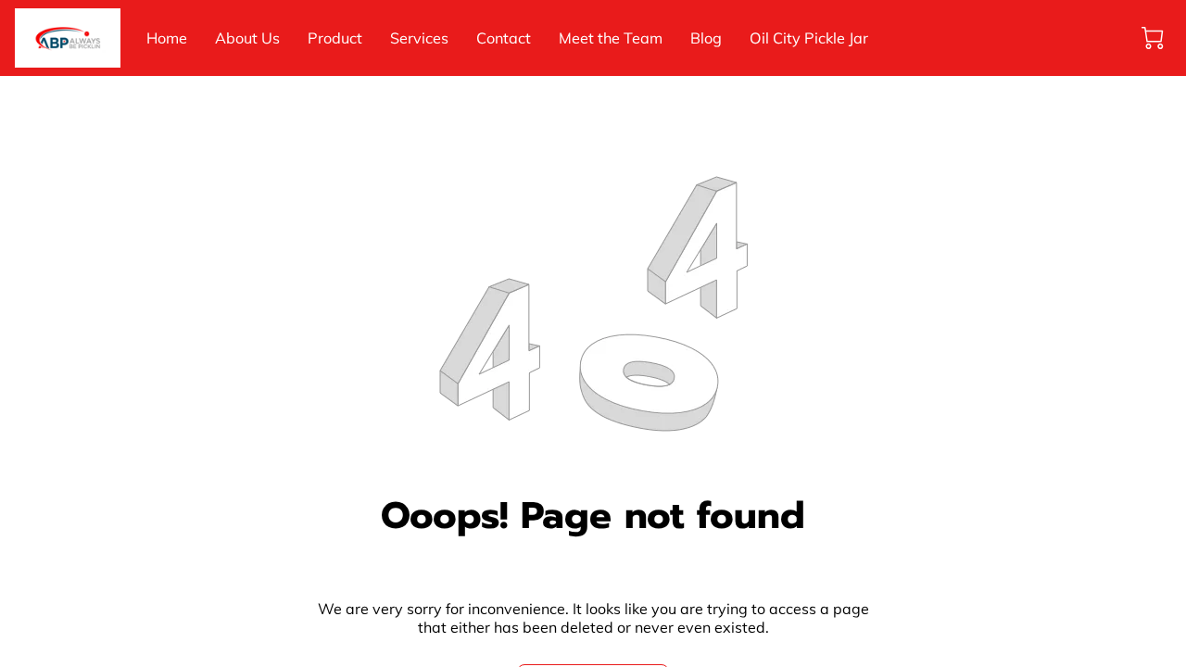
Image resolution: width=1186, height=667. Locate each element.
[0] (1153, 38)
